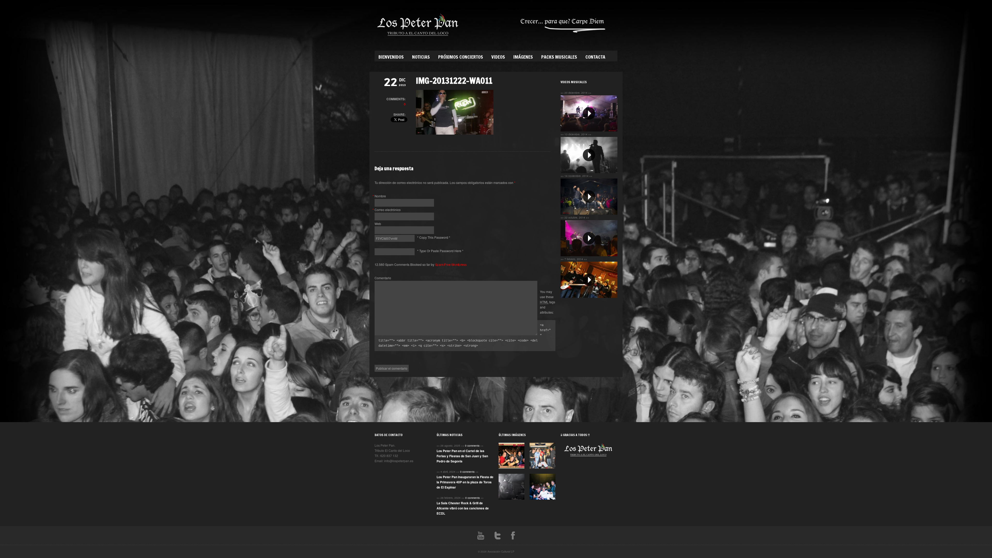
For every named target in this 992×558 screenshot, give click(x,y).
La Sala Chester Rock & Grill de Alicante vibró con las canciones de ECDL (463, 508)
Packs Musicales (559, 56)
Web (378, 223)
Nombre (380, 196)
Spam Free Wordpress (451, 264)
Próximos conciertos (460, 56)
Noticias (421, 56)
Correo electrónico (388, 209)
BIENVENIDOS (391, 56)
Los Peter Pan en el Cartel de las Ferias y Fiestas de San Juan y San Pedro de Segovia (462, 455)
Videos (498, 56)
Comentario (383, 278)
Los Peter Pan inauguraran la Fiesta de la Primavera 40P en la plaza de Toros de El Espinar (465, 482)
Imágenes (523, 56)
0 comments (472, 445)
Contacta (595, 56)
